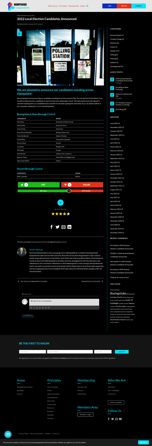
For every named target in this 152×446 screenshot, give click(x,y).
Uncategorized (115, 66)
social (121, 317)
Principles (63, 6)
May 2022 (113, 162)
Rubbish (113, 62)
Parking (113, 55)
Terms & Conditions (60, 358)
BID (127, 294)
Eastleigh (114, 303)
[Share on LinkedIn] (69, 227)
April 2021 (114, 201)
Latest (82, 6)
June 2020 (114, 225)
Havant (64, 242)
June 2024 (114, 123)
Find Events (82, 394)
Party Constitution (36, 433)
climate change (126, 297)
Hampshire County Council (121, 309)
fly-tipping (128, 306)
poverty (129, 314)
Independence (117, 311)
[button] (87, 6)
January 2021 (115, 213)
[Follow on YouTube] (120, 419)
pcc (115, 314)
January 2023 (115, 155)
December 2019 (116, 229)
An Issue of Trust (123, 277)
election (132, 303)
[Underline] (37, 307)
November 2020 (116, 221)
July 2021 (113, 194)
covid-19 (129, 300)
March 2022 (114, 170)
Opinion (113, 51)
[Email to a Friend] (63, 227)
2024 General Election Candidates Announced (124, 80)
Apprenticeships (53, 394)
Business (50, 411)
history (112, 311)
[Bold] (31, 307)
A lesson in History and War (124, 95)
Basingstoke (57, 242)
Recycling (50, 401)
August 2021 (114, 190)
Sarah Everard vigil (115, 317)
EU (114, 306)
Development (52, 397)
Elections (31, 15)
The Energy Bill (121, 109)
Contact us (112, 394)
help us (124, 6)
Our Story (111, 387)
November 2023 (116, 127)
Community (51, 404)
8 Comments (122, 83)
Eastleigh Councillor (123, 303)
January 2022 (115, 174)
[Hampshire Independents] (18, 6)
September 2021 (116, 186)
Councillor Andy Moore (119, 300)
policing (118, 314)
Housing (50, 415)
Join (109, 6)
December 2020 (116, 217)
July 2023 (113, 139)
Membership (73, 6)
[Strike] (39, 307)
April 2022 (114, 166)
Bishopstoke (132, 294)
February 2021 (115, 209)
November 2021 (116, 178)
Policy (49, 390)
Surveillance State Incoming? (122, 88)
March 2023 (114, 147)
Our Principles (52, 387)
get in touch (37, 106)
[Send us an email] (116, 419)
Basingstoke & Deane (25, 387)
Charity (119, 297)
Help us (80, 390)
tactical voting (129, 319)
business (113, 297)
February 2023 (115, 151)
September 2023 (116, 135)
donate (138, 6)
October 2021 (115, 182)
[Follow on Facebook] (108, 419)
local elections (129, 311)
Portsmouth (124, 314)
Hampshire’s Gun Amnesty (91, 281)
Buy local (50, 408)
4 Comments (121, 98)
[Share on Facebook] (51, 227)
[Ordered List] (42, 307)
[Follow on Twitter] (112, 419)
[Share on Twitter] (57, 227)
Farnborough (120, 306)
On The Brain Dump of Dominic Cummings (124, 104)
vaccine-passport (114, 322)
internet (123, 311)
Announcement (22, 15)
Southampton (126, 317)
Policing (113, 59)
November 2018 (116, 233)
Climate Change (116, 39)
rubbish (133, 314)
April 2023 (114, 143)
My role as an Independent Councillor (33, 281)
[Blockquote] (48, 307)
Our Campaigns (113, 390)
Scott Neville (38, 24)
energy (112, 306)
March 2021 (114, 205)
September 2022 (116, 158)
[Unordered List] (45, 307)
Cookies (47, 433)
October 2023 (115, 131)
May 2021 (113, 197)
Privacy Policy (24, 433)
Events (112, 47)
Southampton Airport (118, 319)
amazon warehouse (115, 289)
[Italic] (34, 307)
